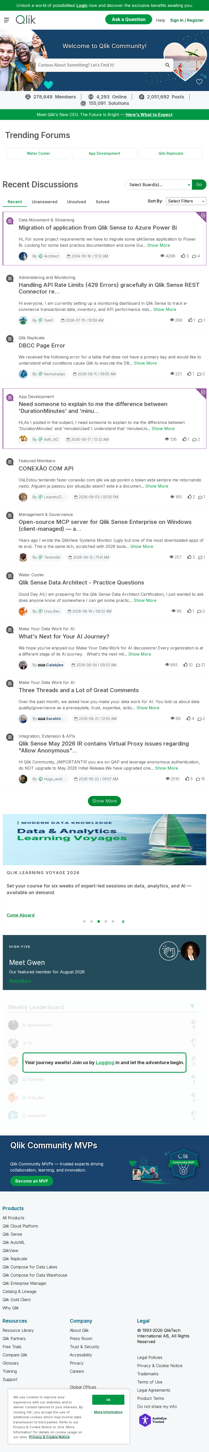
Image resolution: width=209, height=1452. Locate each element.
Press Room (81, 1338)
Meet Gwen (27, 962)
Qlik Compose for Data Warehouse (35, 1275)
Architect (51, 256)
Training (10, 1371)
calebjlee (54, 665)
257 (178, 557)
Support (10, 1379)
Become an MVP (31, 1181)
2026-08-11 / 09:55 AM (97, 374)
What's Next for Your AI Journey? (64, 636)
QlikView (10, 1250)
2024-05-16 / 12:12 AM (90, 256)
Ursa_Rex (52, 611)
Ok (108, 1400)
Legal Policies (149, 1357)
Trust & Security (84, 1346)
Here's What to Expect (149, 114)
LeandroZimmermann (62, 497)
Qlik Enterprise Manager (24, 1283)
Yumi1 (48, 320)
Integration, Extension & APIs (47, 736)
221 (178, 373)
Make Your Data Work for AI (47, 628)
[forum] (9, 221)
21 (203, 664)
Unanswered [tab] (44, 201)
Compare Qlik (15, 1354)
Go (199, 184)
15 (203, 778)
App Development (104, 153)
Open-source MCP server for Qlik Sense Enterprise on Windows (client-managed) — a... (105, 525)
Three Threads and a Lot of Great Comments (79, 690)
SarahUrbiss (57, 718)
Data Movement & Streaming (46, 219)
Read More (20, 980)
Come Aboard (20, 915)
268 (178, 320)
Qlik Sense (12, 1234)
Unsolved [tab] (76, 201)
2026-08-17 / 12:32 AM (90, 439)
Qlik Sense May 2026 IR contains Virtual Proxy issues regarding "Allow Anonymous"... (104, 746)
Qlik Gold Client (17, 1299)
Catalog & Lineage (19, 1291)
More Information (108, 1412)
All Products (13, 1217)
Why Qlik (11, 1307)
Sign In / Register (187, 20)
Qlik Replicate (171, 153)
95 (179, 611)
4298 (170, 255)
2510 (175, 778)
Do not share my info (157, 1406)
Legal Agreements (153, 1390)
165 (178, 496)
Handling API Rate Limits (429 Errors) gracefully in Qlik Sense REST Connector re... (109, 288)
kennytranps (54, 374)
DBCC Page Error (42, 345)
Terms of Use (149, 1382)
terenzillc (52, 557)
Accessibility (81, 1354)
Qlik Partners (14, 1338)
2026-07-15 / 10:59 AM (84, 320)
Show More (158, 245)
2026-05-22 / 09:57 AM (98, 779)
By (46, 256)
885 (174, 664)
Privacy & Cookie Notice (159, 1365)
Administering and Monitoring (47, 277)
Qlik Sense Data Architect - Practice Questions (81, 582)
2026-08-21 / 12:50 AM (97, 718)
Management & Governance (46, 514)
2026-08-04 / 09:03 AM (96, 665)
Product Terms (150, 1398)
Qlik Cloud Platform (20, 1226)
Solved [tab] (102, 201)
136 (173, 439)
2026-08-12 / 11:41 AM (91, 557)
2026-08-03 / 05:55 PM (98, 497)
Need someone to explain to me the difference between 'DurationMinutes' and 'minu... (93, 407)
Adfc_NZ (51, 439)
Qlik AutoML (14, 1242)
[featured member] (190, 951)
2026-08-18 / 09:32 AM (91, 611)
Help (160, 20)
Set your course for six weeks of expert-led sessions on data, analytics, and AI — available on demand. (99, 889)
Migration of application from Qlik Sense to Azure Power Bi (98, 227)
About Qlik (79, 1330)
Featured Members (37, 460)
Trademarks (148, 1373)
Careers (77, 1371)
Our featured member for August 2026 (47, 971)
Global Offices (83, 1387)
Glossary (11, 1363)
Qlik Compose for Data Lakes (30, 1266)
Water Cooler (38, 153)
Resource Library (18, 1330)
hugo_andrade (56, 779)
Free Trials (12, 1346)
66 (178, 718)
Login (81, 5)
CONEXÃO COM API (46, 468)
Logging (105, 1062)
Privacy (77, 1363)
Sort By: (155, 201)
